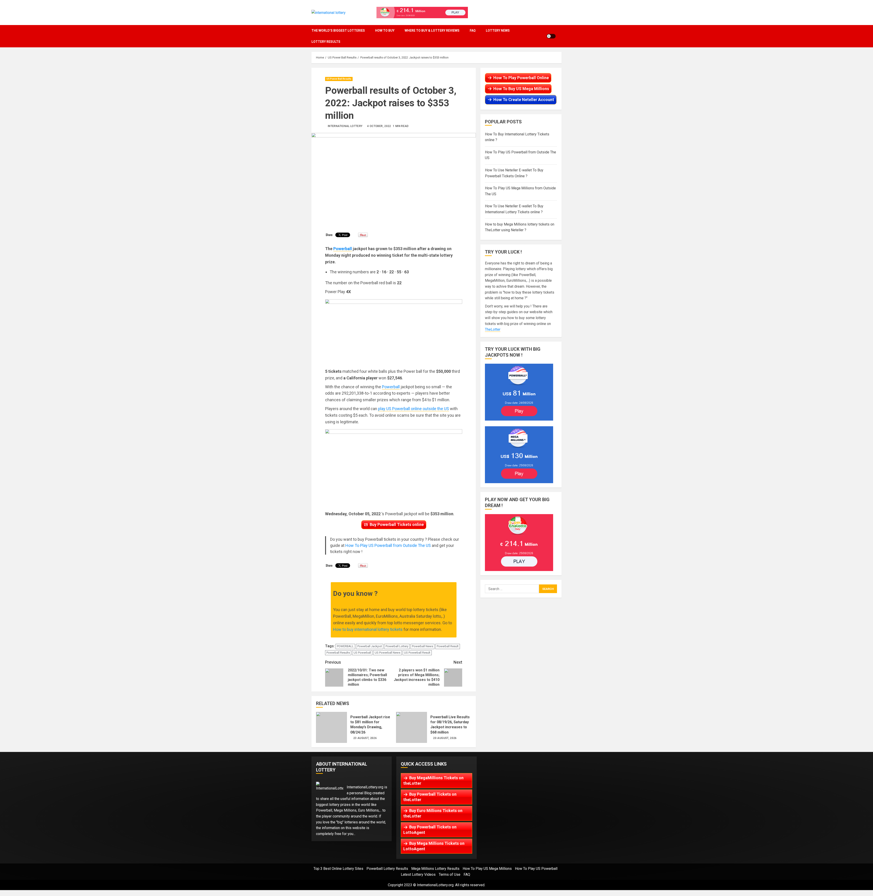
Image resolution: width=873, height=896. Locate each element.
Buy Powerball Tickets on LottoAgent (430, 830)
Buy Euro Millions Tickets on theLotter (432, 813)
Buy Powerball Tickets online (397, 524)
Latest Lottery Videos (418, 874)
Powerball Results (338, 652)
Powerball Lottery (397, 646)
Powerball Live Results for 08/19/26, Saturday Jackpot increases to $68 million (411, 727)
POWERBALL (345, 646)
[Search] (560, 36)
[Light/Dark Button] (551, 36)
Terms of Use (449, 874)
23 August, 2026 (365, 738)
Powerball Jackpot (369, 646)
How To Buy (384, 30)
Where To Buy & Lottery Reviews (432, 30)
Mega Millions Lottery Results (435, 868)
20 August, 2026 (445, 738)
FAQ (473, 30)
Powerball (342, 248)
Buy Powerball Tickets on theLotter (430, 797)
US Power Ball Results (338, 79)
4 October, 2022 (379, 126)
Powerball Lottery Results (387, 868)
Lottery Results (325, 41)
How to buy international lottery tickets (368, 629)
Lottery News (498, 30)
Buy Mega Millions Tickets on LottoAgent (433, 846)
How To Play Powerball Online (521, 77)
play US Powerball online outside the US (413, 408)
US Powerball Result (417, 652)
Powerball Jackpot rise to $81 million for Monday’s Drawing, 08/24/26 (331, 727)
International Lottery (345, 126)
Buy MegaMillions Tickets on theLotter (433, 780)
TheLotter (492, 329)
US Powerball (362, 652)
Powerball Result (448, 646)
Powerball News (422, 646)
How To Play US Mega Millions (487, 868)
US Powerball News (387, 652)
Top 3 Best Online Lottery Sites (338, 868)
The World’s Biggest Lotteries (338, 30)
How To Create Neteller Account (523, 99)
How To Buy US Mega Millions (521, 88)
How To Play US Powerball (536, 868)
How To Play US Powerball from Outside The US (388, 545)
